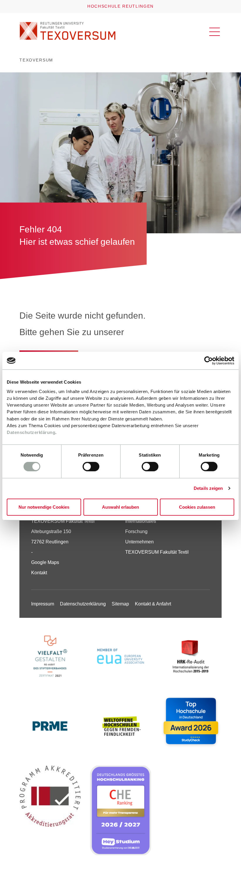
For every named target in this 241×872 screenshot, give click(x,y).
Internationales (140, 521)
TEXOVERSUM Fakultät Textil (157, 552)
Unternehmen (139, 541)
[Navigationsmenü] (214, 31)
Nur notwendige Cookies (44, 506)
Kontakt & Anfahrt (153, 603)
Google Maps (45, 562)
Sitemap (120, 603)
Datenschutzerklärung (31, 432)
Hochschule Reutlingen (120, 6)
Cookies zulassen (197, 506)
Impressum (42, 603)
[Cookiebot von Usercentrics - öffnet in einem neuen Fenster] (208, 360)
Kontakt (39, 572)
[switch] (91, 466)
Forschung (136, 531)
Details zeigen (208, 488)
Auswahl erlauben (120, 506)
